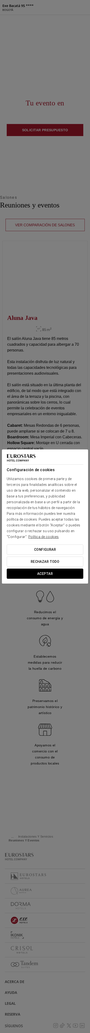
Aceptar (45, 574)
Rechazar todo (45, 562)
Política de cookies (43, 537)
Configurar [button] (45, 549)
